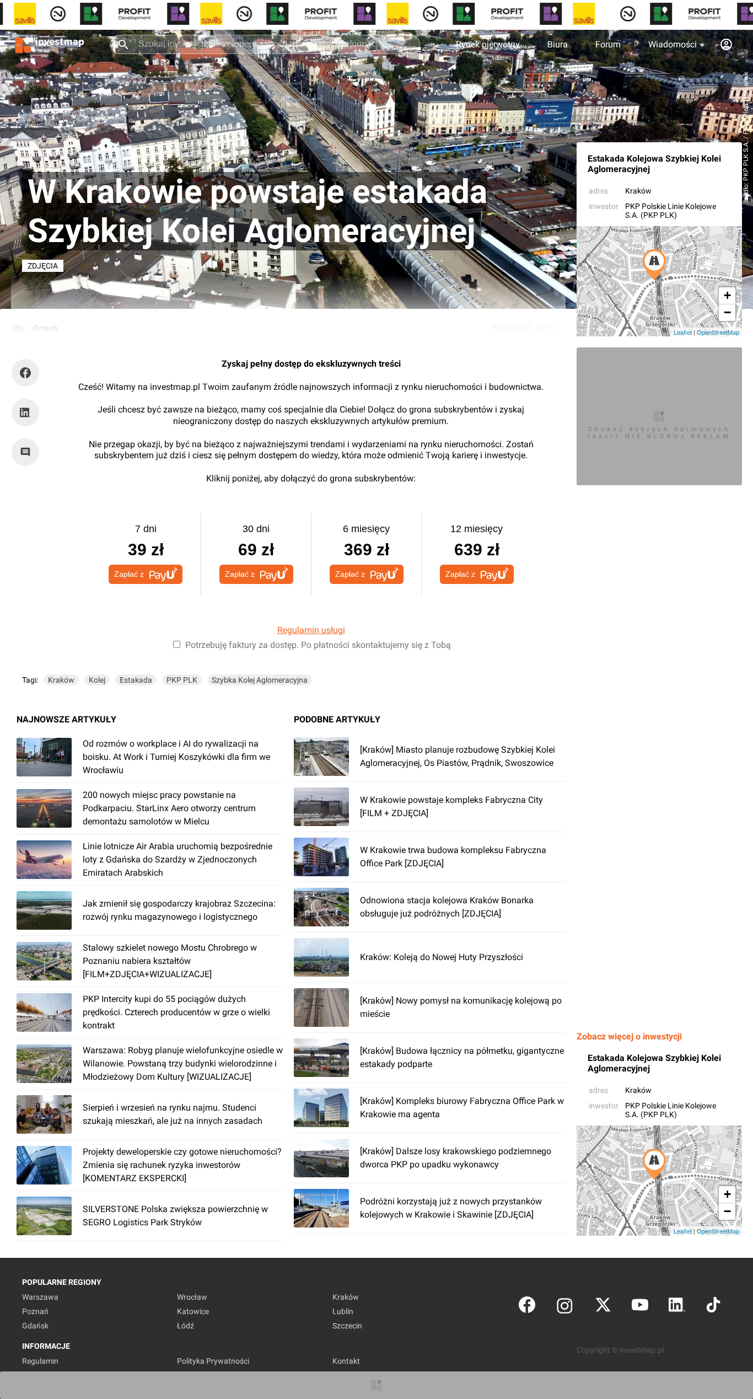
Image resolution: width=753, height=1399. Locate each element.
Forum (608, 44)
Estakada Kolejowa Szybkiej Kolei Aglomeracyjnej (654, 163)
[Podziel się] (28, 372)
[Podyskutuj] (28, 452)
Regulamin (40, 1361)
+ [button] (727, 295)
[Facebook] (527, 1307)
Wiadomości (672, 44)
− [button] (727, 312)
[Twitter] (603, 1307)
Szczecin (347, 1325)
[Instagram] (564, 1307)
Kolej (97, 680)
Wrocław (192, 1297)
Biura (557, 44)
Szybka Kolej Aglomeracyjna (260, 680)
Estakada (136, 680)
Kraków (638, 190)
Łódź (185, 1325)
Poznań (35, 1311)
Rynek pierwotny (488, 44)
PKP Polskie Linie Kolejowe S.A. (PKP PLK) (670, 210)
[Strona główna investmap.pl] (49, 44)
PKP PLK (181, 680)
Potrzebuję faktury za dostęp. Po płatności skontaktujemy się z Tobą (318, 645)
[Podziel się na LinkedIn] (25, 412)
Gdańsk (35, 1325)
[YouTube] (640, 1307)
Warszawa (40, 1297)
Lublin (342, 1311)
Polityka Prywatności (213, 1361)
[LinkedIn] (677, 1307)
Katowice (193, 1311)
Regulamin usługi (311, 630)
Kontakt (346, 1361)
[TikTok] (713, 1307)
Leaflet (683, 332)
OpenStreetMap (718, 332)
